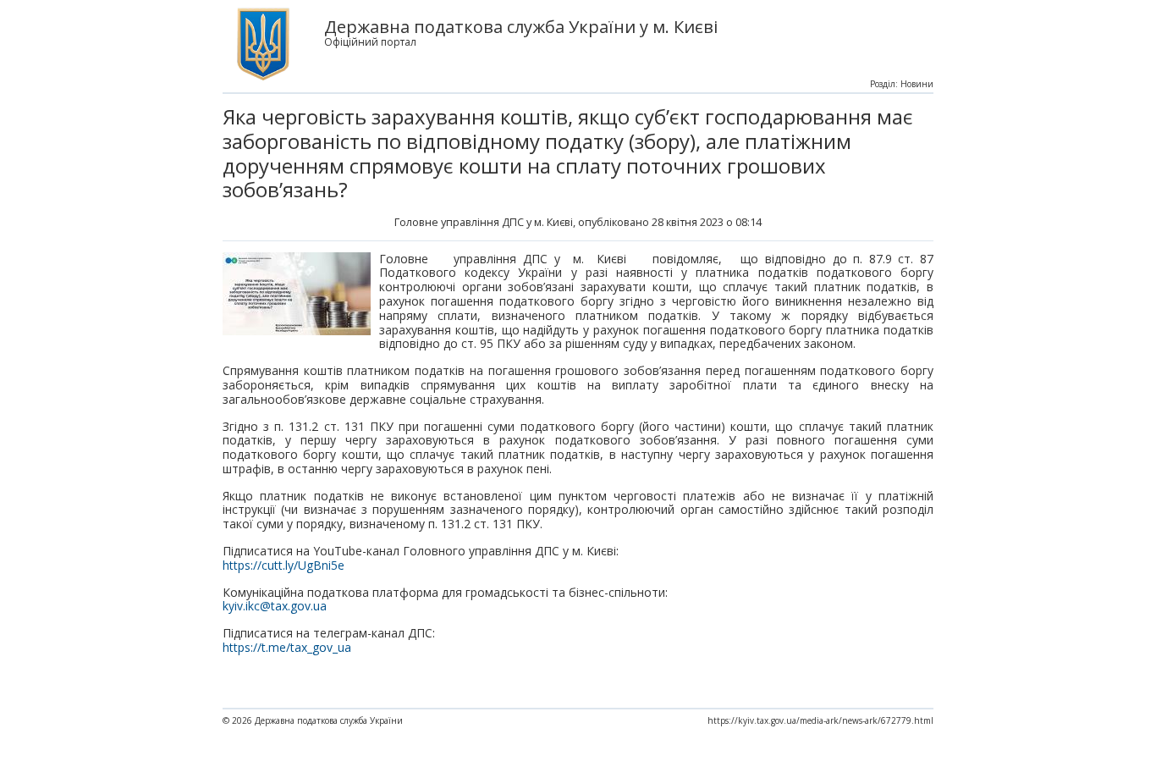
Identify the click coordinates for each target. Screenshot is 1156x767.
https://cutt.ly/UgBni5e (283, 565)
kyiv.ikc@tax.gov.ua (275, 606)
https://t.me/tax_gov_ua (287, 647)
